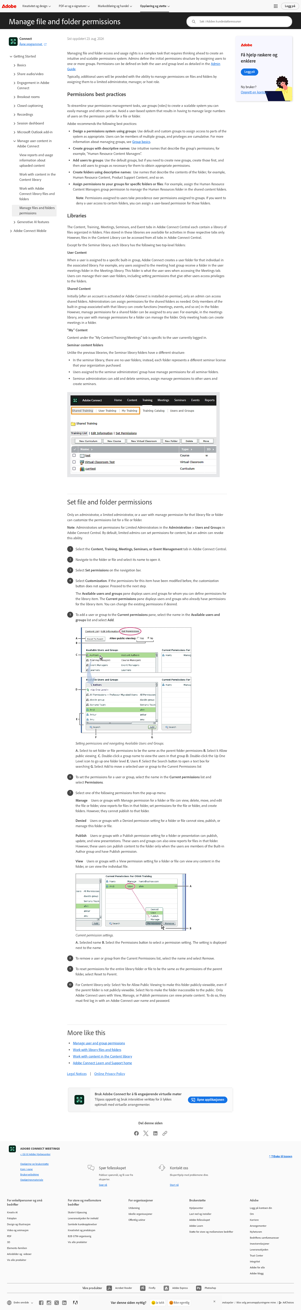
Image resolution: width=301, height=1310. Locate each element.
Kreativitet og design (34, 6)
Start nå (174, 1184)
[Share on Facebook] (136, 1135)
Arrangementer (258, 1225)
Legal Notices (77, 1074)
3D (8, 1242)
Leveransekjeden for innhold (83, 1218)
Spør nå (103, 1184)
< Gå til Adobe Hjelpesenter (35, 1154)
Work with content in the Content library (102, 1056)
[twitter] (56, 1303)
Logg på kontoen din (261, 1208)
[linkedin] (64, 1303)
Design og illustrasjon (18, 1224)
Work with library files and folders (97, 1050)
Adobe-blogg (257, 1273)
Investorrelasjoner (259, 1243)
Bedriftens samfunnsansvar (264, 1237)
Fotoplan (12, 1218)
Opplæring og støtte (153, 6)
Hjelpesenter (196, 1208)
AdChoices (288, 1302)
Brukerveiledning (29, 1174)
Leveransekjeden (259, 1249)
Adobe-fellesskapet (199, 1219)
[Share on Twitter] (146, 1135)
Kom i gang (26, 1169)
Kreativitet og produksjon (81, 1230)
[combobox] (239, 21)
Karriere (254, 1219)
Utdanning (134, 1208)
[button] (275, 6)
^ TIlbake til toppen (280, 1156)
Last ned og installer (200, 1214)
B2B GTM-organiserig (79, 1236)
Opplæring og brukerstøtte (34, 1163)
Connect (25, 39)
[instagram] (49, 1303)
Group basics (141, 142)
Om (252, 1214)
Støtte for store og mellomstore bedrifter (211, 1231)
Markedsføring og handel (113, 6)
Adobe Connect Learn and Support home (102, 1063)
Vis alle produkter (16, 1260)
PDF (9, 1236)
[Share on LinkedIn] (155, 1135)
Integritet (255, 1261)
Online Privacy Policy (109, 1074)
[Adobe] (9, 6)
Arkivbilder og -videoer (19, 1254)
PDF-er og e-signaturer (72, 6)
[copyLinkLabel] (164, 1135)
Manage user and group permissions (99, 1043)
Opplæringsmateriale (31, 1179)
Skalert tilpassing (77, 1212)
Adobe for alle (257, 1267)
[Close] (214, 1301)
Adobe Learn (196, 1225)
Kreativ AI (12, 1212)
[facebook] (41, 1303)
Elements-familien (17, 1248)
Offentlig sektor (136, 1219)
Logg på (290, 6)
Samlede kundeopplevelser (82, 1224)
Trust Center (256, 1255)
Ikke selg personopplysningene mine (256, 1302)
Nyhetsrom (256, 1231)
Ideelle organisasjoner (140, 1214)
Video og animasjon (17, 1230)
